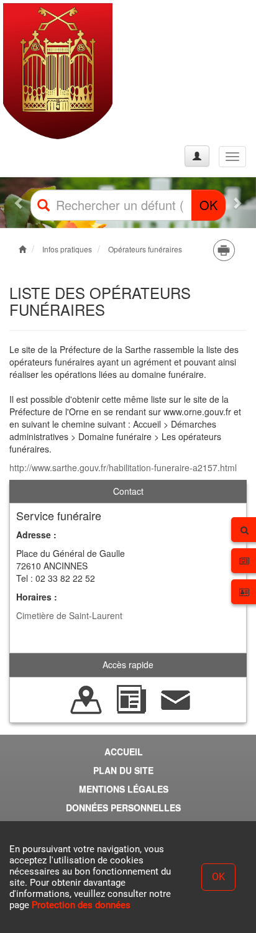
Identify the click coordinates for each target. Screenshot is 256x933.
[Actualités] (131, 698)
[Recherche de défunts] (86, 698)
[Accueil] (57, 71)
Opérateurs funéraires (145, 249)
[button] (19, 202)
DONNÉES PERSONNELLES (123, 807)
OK (208, 205)
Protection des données (81, 905)
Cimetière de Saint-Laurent (69, 615)
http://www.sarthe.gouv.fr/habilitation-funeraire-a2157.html (123, 467)
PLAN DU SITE (123, 770)
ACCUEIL (123, 751)
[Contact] (175, 698)
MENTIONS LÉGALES (123, 789)
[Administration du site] (197, 156)
